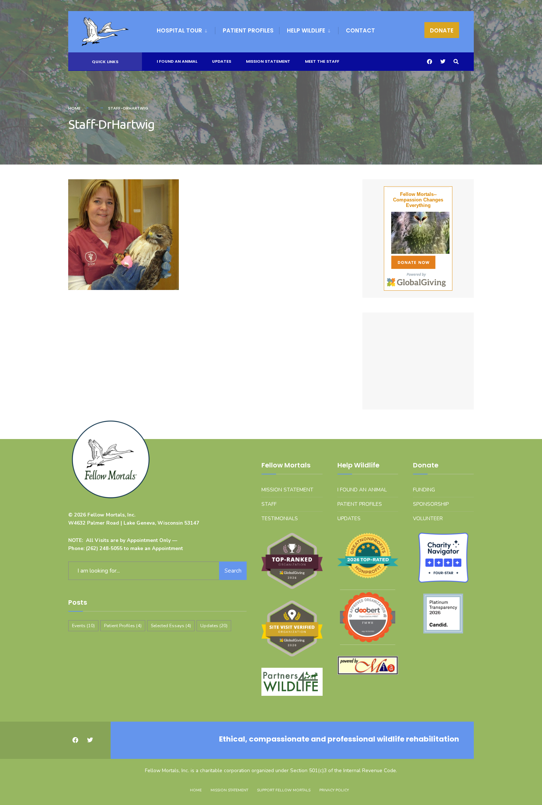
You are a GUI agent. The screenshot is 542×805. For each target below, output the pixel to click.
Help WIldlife (306, 30)
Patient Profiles (248, 30)
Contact (360, 30)
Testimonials (279, 518)
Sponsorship (431, 504)
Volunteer (428, 518)
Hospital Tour (179, 30)
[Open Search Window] (456, 61)
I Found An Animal (177, 61)
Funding (424, 489)
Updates (221, 61)
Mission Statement (268, 61)
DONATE (442, 30)
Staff (269, 504)
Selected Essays (171, 626)
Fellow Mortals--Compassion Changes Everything (418, 199)
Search (233, 570)
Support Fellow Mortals (283, 790)
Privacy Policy (334, 790)
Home (74, 108)
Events (83, 626)
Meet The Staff (322, 61)
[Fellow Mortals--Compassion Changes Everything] (418, 233)
